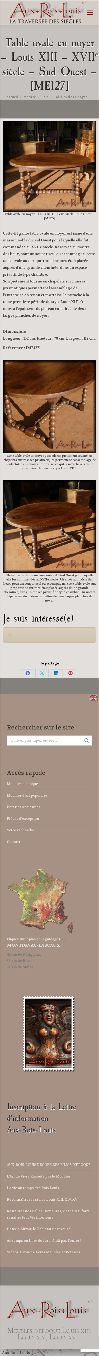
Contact (13, 842)
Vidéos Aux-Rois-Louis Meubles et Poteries (43, 1252)
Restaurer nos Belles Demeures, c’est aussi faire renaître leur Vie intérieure (48, 1214)
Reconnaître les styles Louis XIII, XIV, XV (42, 1199)
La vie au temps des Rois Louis (33, 1188)
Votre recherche (20, 830)
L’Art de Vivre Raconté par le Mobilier (38, 1176)
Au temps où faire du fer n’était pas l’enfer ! (44, 1240)
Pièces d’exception (23, 818)
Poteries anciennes (23, 807)
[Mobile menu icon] (90, 12)
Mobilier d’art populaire (27, 795)
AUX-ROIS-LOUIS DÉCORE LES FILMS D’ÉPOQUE (49, 1165)
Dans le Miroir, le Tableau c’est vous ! (38, 1229)
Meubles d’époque (22, 784)
